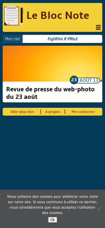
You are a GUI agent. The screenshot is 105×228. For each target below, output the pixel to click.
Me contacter (83, 111)
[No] (98, 209)
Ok (52, 220)
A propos (52, 111)
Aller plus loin (22, 111)
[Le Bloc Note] (13, 15)
